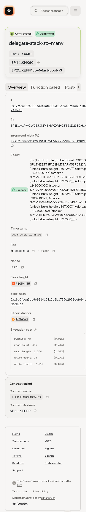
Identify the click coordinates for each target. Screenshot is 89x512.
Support (17, 470)
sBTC (48, 441)
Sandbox (18, 463)
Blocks (49, 433)
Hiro (19, 484)
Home (16, 433)
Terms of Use (19, 491)
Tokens (17, 455)
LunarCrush (48, 497)
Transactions (20, 441)
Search (49, 455)
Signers (49, 448)
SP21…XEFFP (20, 411)
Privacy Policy (40, 491)
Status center (53, 463)
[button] (78, 87)
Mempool (18, 448)
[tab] (16, 87)
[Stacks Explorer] (9, 11)
